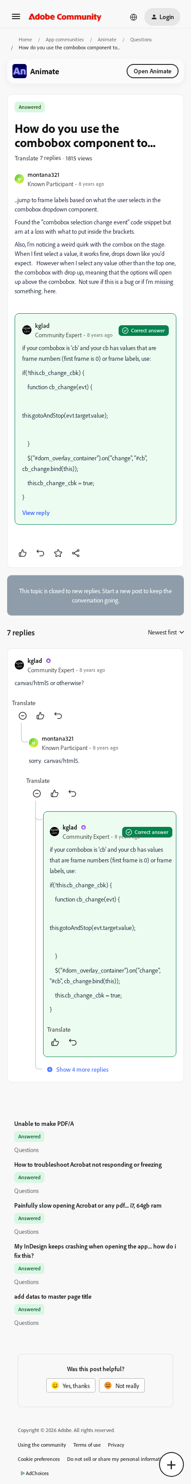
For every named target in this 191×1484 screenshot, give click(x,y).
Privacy (116, 1444)
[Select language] (134, 17)
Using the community (42, 1444)
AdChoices (37, 1473)
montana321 (44, 174)
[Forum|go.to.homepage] (65, 17)
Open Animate (152, 71)
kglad (42, 325)
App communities (65, 39)
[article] (95, 689)
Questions (141, 39)
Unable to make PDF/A (44, 1123)
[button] (16, 19)
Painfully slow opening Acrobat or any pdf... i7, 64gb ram (88, 1205)
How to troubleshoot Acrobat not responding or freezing (88, 1164)
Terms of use (87, 1444)
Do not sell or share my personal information (117, 1459)
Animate (107, 39)
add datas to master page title (53, 1296)
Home (25, 39)
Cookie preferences (39, 1459)
